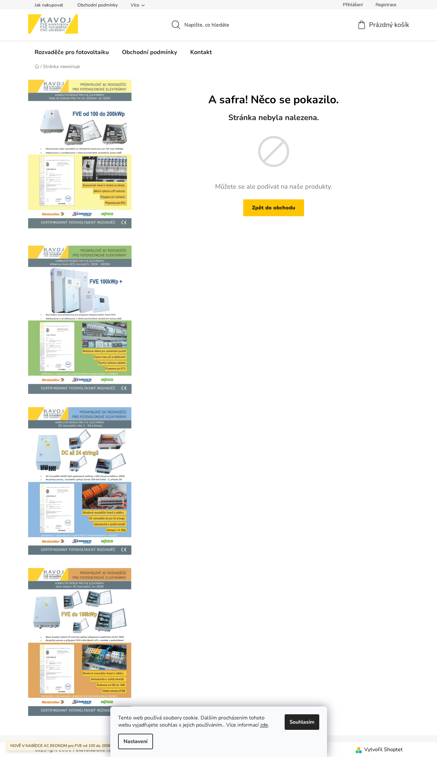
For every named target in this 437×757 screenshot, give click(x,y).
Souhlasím (302, 722)
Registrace (386, 5)
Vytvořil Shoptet (383, 749)
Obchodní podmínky (97, 5)
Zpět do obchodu (273, 207)
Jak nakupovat (49, 5)
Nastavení (135, 741)
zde (264, 725)
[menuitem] (71, 52)
